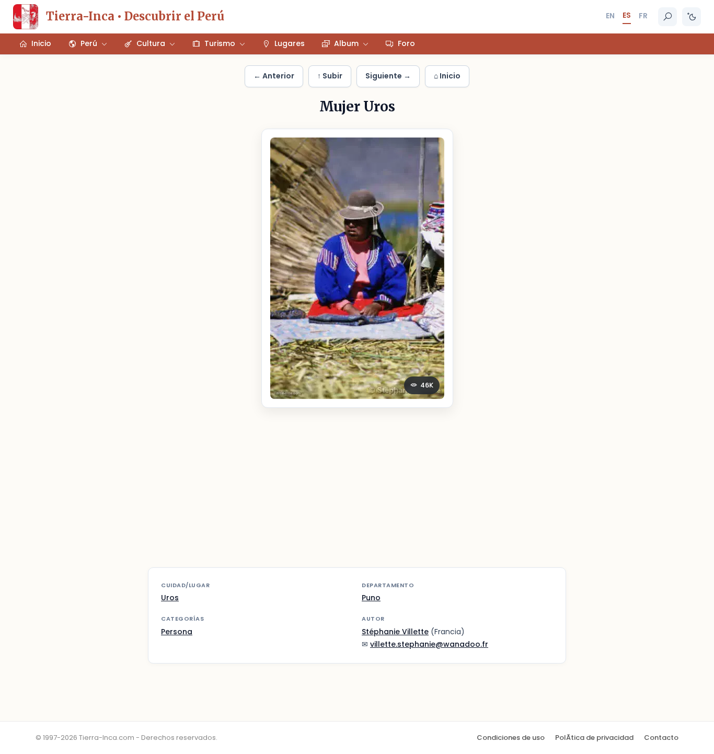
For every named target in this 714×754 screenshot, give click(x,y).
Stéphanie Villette (395, 631)
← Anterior (274, 76)
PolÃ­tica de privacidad (594, 737)
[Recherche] (667, 16)
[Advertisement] (357, 494)
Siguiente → (388, 76)
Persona (176, 631)
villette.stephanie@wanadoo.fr (429, 644)
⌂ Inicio (447, 76)
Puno (371, 597)
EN (610, 15)
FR (643, 15)
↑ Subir (329, 76)
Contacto (661, 737)
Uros (170, 597)
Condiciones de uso (511, 737)
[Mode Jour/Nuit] (691, 16)
